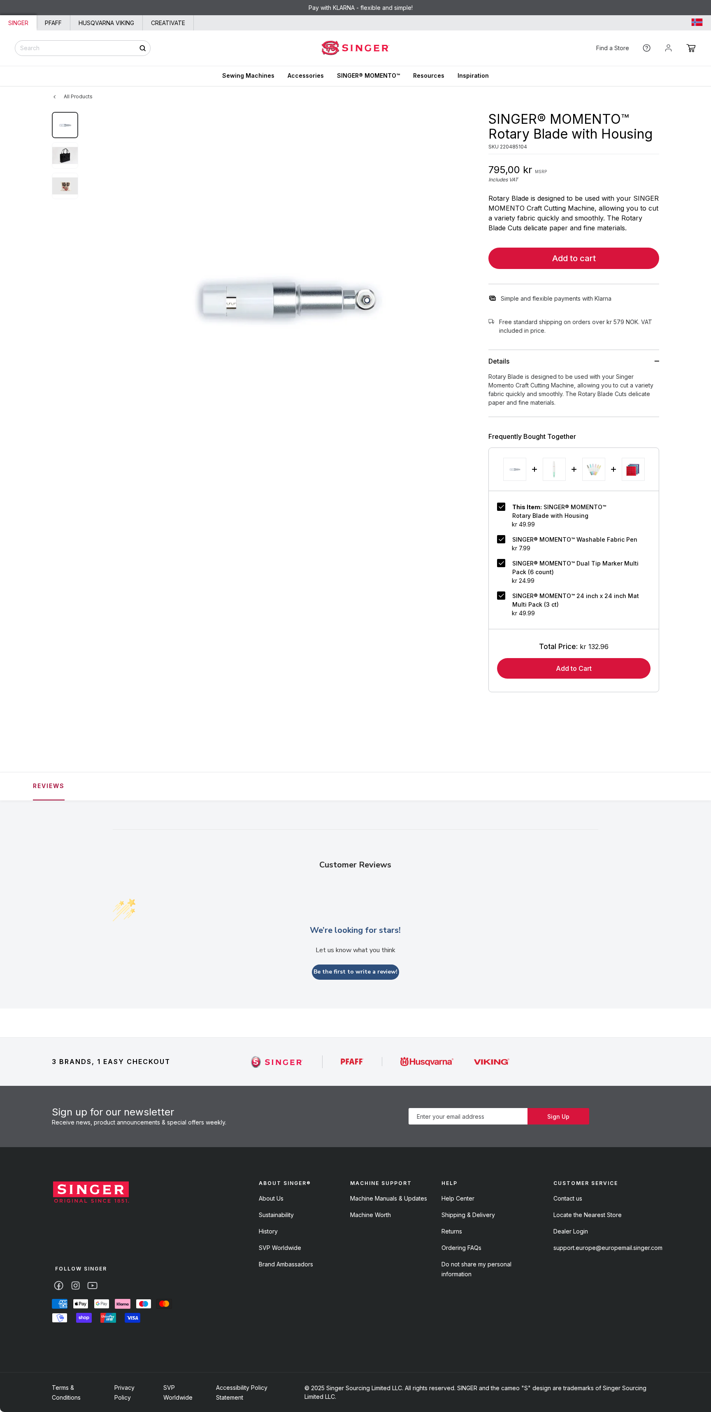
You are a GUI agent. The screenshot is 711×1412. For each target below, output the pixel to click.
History (268, 1231)
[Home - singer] (355, 48)
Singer (18, 22)
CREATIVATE (168, 22)
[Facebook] (58, 1285)
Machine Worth (370, 1214)
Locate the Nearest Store (587, 1214)
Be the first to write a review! (355, 972)
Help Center (457, 1198)
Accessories (306, 75)
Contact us (567, 1198)
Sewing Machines (248, 75)
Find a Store (612, 47)
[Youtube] (92, 1285)
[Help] (646, 48)
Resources (428, 75)
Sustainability (276, 1214)
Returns (451, 1231)
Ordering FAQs (461, 1247)
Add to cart (574, 258)
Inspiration (473, 75)
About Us (271, 1198)
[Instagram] (75, 1285)
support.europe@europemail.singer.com (607, 1247)
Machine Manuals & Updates (388, 1198)
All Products (78, 96)
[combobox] (83, 48)
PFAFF (53, 22)
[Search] (142, 48)
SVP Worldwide (280, 1247)
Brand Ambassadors (286, 1264)
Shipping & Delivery (468, 1214)
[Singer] (277, 1061)
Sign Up (558, 1116)
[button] (691, 48)
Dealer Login (570, 1231)
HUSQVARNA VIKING (106, 22)
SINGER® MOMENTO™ (368, 75)
